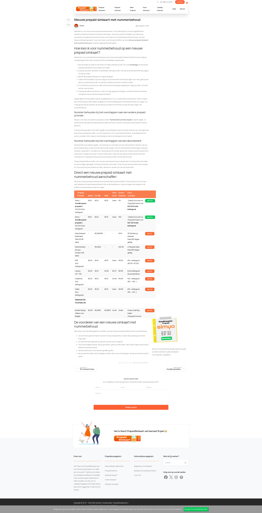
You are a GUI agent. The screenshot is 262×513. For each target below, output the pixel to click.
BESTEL (150, 201)
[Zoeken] (157, 2)
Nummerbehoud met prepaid (121, 120)
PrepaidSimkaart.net (120, 503)
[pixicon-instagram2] (176, 477)
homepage (134, 65)
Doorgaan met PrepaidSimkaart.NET (196, 509)
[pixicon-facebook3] (165, 477)
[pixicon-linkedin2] (181, 477)
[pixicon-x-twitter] (171, 477)
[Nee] (259, 509)
